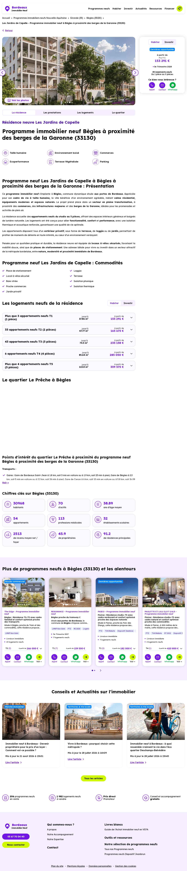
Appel (152, 89)
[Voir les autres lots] (40, 648)
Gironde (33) (76, 18)
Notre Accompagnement (60, 834)
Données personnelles (100, 866)
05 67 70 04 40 (16, 836)
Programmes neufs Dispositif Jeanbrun (124, 854)
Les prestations (52, 112)
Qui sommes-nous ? (60, 824)
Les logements (85, 112)
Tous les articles (93, 778)
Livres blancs (113, 824)
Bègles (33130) (94, 18)
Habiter (117, 8)
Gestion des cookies (125, 866)
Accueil (6, 18)
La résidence (19, 112)
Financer (169, 8)
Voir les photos (20, 100)
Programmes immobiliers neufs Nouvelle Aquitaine (40, 18)
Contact (162, 90)
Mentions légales (76, 866)
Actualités (141, 8)
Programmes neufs (99, 8)
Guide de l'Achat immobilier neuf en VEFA (126, 829)
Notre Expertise (55, 839)
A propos (51, 829)
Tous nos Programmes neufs (119, 849)
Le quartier (118, 112)
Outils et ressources (118, 837)
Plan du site (57, 866)
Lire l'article (12, 762)
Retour (9, 30)
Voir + (39, 661)
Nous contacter (16, 844)
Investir (128, 8)
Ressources (155, 8)
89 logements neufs (162, 72)
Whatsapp (172, 89)
